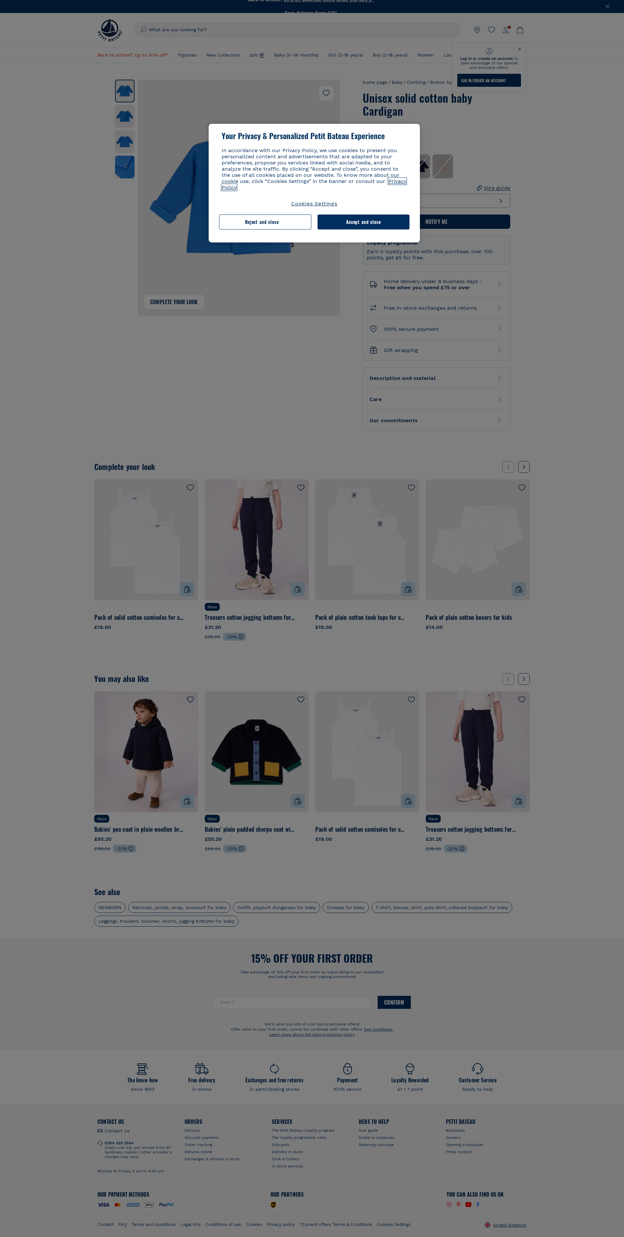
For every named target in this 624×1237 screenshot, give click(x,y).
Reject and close (262, 221)
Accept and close (363, 221)
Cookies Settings (314, 204)
